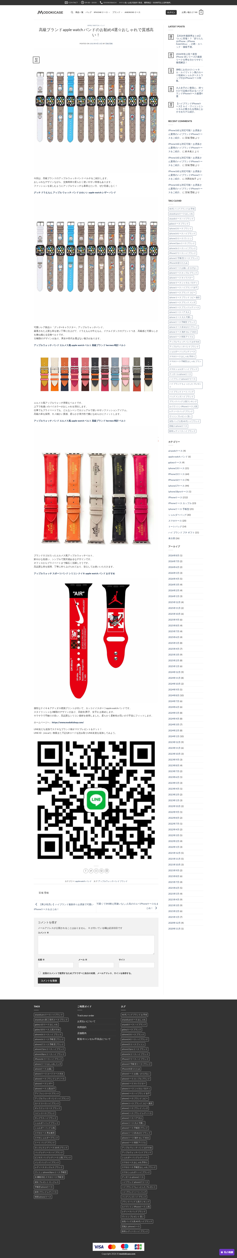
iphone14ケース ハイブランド (182, 233)
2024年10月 (174, 683)
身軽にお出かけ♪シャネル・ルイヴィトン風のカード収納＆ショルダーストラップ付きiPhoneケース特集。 (189, 75)
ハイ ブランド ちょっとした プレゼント (185, 385)
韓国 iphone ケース (43, 1197)
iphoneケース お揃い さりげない (183, 268)
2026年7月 (173, 561)
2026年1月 (173, 596)
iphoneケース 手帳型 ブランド (182, 322)
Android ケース (133, 12)
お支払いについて (86, 1021)
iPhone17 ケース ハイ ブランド (182, 253)
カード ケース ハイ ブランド (47, 1103)
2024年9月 (173, 689)
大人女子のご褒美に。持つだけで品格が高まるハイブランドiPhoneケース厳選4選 (189, 92)
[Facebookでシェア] (85, 870)
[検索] (72, 12)
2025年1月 (173, 666)
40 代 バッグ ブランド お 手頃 (181, 209)
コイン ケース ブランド (45, 1113)
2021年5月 (173, 893)
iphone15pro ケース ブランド (182, 243)
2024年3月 (173, 724)
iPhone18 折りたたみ (178, 263)
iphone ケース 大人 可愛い (180, 317)
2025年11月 (174, 608)
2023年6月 (173, 777)
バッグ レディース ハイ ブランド (49, 1152)
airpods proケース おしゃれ (181, 214)
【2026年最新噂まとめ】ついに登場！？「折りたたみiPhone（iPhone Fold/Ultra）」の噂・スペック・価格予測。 (189, 41)
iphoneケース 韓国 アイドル (181, 337)
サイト (122, 959)
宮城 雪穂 (109, 43)
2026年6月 (173, 567)
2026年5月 (173, 572)
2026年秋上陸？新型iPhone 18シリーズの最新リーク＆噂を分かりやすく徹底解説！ (189, 58)
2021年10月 (174, 864)
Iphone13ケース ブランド (180, 228)
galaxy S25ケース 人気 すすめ (47, 1029)
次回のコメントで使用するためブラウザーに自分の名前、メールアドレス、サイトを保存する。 (88, 973)
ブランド (116, 12)
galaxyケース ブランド (178, 224)
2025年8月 (173, 625)
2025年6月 (173, 637)
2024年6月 (173, 707)
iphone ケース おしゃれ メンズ (48, 1064)
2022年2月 (173, 841)
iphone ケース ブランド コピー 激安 (184, 297)
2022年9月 (173, 812)
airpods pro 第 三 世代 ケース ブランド (51, 1020)
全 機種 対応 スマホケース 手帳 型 (49, 1177)
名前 (41, 959)
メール (82, 959)
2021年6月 (173, 887)
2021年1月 (173, 917)
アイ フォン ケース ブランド (47, 1093)
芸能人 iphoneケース (178, 426)
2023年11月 (174, 748)
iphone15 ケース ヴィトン (180, 238)
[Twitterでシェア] (91, 870)
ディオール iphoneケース (180, 374)
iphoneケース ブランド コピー (182, 292)
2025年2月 (173, 660)
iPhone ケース (101, 12)
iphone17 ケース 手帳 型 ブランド (49, 1044)
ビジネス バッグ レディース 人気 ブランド (53, 1157)
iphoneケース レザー (44, 1083)
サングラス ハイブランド (45, 1118)
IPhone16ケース (176, 479)
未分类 (171, 538)
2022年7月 (173, 823)
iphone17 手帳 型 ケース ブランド (183, 258)
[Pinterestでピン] (101, 870)
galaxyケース (174, 462)
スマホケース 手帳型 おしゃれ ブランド (185, 362)
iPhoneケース (175, 497)
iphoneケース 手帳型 (178, 509)
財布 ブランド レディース (46, 1192)
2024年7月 (173, 701)
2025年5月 (173, 643)
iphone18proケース (178, 491)
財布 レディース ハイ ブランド (182, 431)
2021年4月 (173, 899)
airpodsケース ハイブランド (181, 219)
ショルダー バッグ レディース (182, 352)
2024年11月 (174, 677)
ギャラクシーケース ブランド (47, 1108)
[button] (171, 12)
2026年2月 (173, 590)
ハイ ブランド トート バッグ (181, 392)
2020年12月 (174, 922)
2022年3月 (173, 835)
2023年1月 (173, 800)
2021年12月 (174, 852)
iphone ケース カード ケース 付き (49, 1074)
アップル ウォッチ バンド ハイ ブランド (52, 1098)
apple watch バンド (96, 25)
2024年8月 (173, 695)
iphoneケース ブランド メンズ (182, 302)
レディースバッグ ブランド (181, 411)
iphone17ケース (176, 485)
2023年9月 (173, 759)
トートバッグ (175, 526)
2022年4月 (173, 829)
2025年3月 (173, 654)
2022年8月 (173, 817)
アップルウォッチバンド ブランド (113, 881)
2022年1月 (173, 847)
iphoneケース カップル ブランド (183, 273)
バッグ (89, 12)
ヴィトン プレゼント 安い (180, 416)
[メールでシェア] (96, 870)
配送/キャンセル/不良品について (94, 1039)
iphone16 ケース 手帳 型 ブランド (49, 1039)
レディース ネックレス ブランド (49, 1167)
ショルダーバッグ (177, 514)
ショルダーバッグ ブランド (46, 1123)
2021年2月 (173, 911)
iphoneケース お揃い (44, 1069)
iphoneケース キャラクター (181, 278)
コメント (43, 932)
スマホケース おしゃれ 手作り (182, 356)
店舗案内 (81, 1033)
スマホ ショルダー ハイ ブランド (183, 369)
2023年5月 (173, 782)
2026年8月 (173, 555)
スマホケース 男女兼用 (44, 1133)
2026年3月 (173, 584)
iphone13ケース (176, 468)
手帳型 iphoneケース (44, 1187)
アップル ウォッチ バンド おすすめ (184, 342)
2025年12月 (174, 602)
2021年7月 (173, 882)
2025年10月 (174, 613)
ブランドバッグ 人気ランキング (183, 401)
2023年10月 (174, 753)
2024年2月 (173, 730)
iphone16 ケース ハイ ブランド (182, 248)
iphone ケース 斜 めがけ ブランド (183, 327)
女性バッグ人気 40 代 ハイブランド (184, 421)
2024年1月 (173, 736)
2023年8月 (173, 765)
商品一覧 (79, 12)
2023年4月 (173, 788)
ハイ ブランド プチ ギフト (181, 532)
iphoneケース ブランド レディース (184, 307)
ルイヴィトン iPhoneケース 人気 (183, 406)
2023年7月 (173, 771)
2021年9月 (173, 870)
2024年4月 (173, 718)
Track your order (85, 1015)
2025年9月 (173, 619)
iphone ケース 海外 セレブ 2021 (183, 332)
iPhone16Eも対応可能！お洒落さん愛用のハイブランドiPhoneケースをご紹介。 (185, 134)
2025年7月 (173, 631)
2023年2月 (173, 794)
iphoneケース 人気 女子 (45, 1089)
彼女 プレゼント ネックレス (47, 1182)
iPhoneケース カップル (180, 503)
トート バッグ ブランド (45, 1143)
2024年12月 (174, 672)
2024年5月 (173, 712)
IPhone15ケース (176, 474)
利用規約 (81, 1027)
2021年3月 (173, 905)
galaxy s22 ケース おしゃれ (46, 1024)
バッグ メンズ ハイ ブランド (181, 397)
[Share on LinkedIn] (106, 870)
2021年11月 (174, 858)
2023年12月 (174, 742)
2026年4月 (173, 578)
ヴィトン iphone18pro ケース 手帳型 (50, 1172)
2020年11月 (174, 928)
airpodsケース (175, 450)
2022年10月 (174, 806)
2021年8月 (173, 876)
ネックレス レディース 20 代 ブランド (51, 1148)
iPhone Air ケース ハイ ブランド (48, 1059)
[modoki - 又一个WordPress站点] (50, 12)
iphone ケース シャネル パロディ (183, 283)
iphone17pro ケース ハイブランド (49, 1049)
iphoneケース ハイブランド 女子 (183, 287)
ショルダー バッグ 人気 (45, 1128)
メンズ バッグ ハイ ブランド (47, 1162)
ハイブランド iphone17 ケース (182, 379)
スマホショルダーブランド (46, 1138)
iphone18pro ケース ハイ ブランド (49, 1054)
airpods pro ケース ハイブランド (49, 1015)
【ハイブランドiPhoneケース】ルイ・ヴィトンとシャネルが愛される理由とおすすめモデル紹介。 (189, 107)
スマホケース (175, 520)
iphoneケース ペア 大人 (179, 312)
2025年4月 (173, 648)
